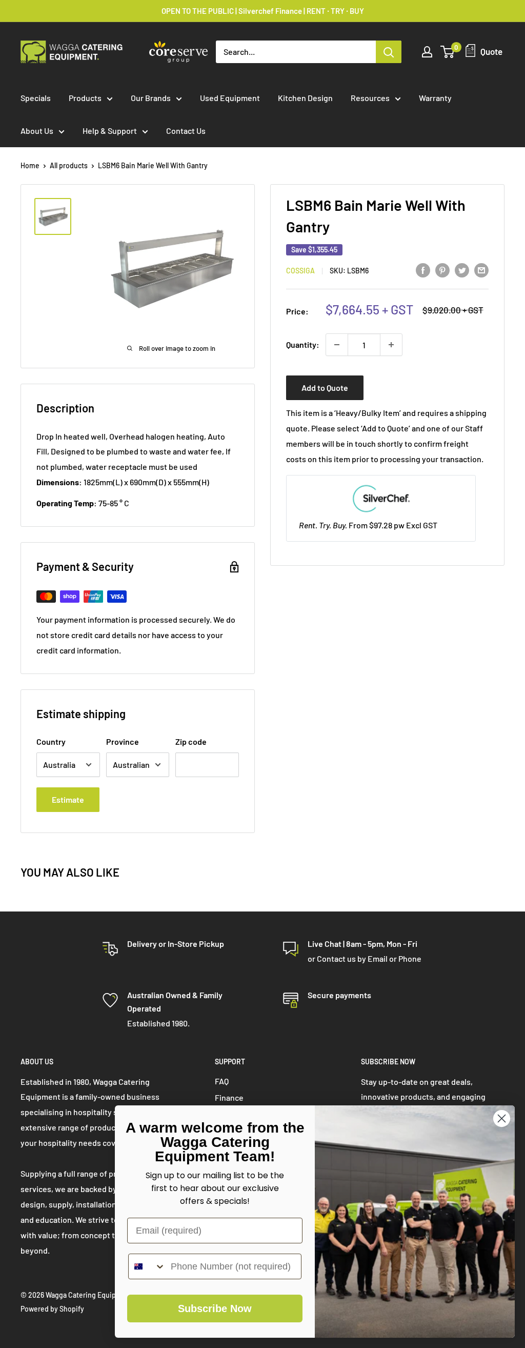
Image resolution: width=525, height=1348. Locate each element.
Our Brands (151, 98)
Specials (36, 98)
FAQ (222, 1081)
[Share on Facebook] (423, 269)
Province (122, 741)
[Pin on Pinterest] (442, 269)
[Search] (388, 52)
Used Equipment (230, 98)
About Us (37, 130)
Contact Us (186, 130)
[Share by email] (481, 269)
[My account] (427, 51)
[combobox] (147, 1266)
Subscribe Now (215, 1308)
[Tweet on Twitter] (462, 269)
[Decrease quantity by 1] (337, 344)
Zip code (191, 741)
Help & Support (110, 130)
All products (69, 165)
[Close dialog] (502, 1118)
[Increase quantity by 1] (391, 344)
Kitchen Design (305, 98)
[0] (447, 52)
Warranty (435, 98)
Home (30, 165)
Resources (370, 98)
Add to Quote (324, 387)
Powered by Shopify (52, 1308)
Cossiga (300, 270)
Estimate (68, 799)
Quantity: (302, 344)
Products (85, 98)
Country (51, 741)
